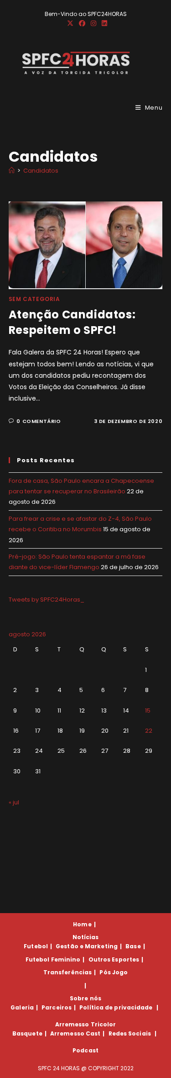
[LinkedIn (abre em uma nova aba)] (103, 23)
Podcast (85, 1050)
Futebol (36, 946)
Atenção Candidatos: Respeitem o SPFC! (72, 322)
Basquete (27, 1033)
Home (82, 924)
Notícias (86, 937)
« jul (14, 802)
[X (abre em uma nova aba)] (70, 23)
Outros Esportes (114, 959)
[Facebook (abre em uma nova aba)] (82, 23)
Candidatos (40, 170)
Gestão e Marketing (87, 946)
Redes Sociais (130, 1033)
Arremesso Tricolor (85, 1024)
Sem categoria (34, 299)
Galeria (22, 1007)
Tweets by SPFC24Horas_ (46, 599)
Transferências (67, 972)
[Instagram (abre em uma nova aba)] (93, 23)
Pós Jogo (113, 972)
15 (147, 710)
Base (132, 946)
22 (148, 730)
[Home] (12, 170)
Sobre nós (85, 998)
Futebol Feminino (53, 959)
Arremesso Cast (75, 1033)
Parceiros (56, 1007)
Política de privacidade (115, 1007)
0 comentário (38, 421)
